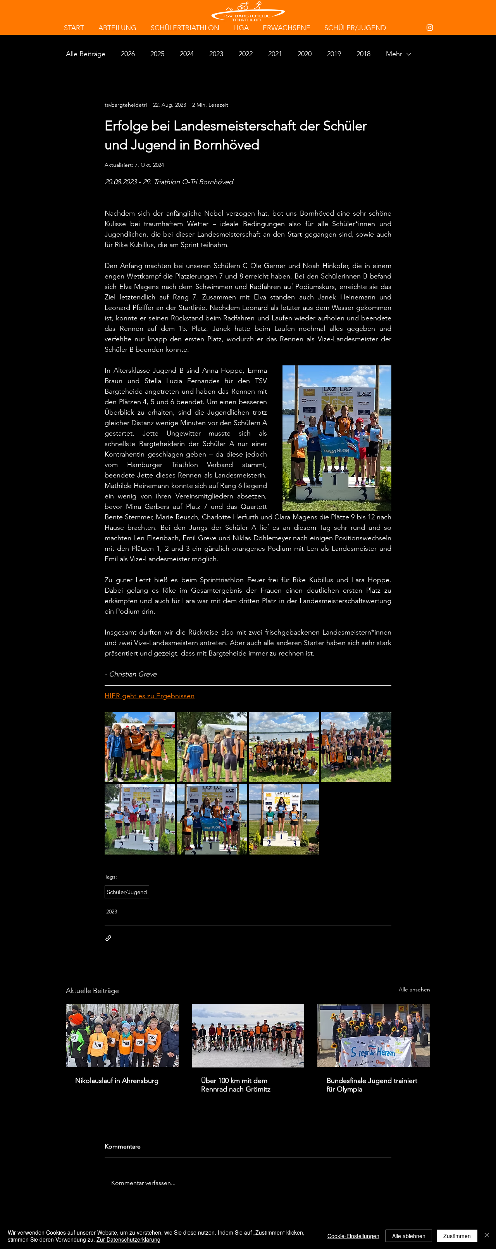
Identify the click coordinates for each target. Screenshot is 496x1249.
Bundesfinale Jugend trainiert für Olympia (372, 1084)
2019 (334, 54)
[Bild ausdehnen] (140, 747)
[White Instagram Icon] (429, 27)
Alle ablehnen (408, 1236)
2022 (246, 54)
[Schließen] (486, 1236)
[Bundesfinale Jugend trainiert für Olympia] (373, 1035)
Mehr (394, 54)
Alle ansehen (414, 989)
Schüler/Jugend (127, 892)
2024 (187, 54)
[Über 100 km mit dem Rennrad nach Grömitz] (248, 1035)
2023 (216, 54)
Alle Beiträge (85, 54)
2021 (275, 54)
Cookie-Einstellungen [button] (353, 1236)
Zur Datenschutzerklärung (128, 1239)
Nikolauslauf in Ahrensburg (116, 1080)
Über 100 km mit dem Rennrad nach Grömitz (235, 1084)
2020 (305, 54)
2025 (157, 54)
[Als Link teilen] (108, 938)
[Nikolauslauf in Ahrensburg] (122, 1035)
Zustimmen (457, 1236)
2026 (128, 54)
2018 (363, 54)
